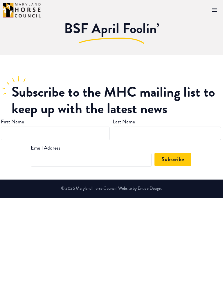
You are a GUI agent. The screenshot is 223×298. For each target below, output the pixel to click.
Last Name (124, 121)
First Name (12, 121)
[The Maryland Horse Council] (22, 10)
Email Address (45, 148)
